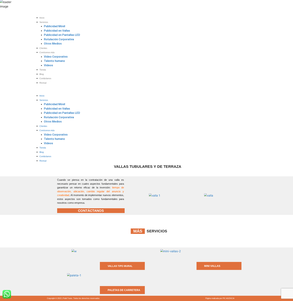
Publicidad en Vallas (57, 30)
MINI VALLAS (212, 265)
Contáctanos (45, 78)
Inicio (42, 18)
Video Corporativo (56, 56)
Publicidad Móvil (54, 26)
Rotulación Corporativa (59, 39)
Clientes (43, 48)
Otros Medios (53, 43)
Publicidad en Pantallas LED (62, 35)
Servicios (44, 22)
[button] (121, 91)
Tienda (43, 70)
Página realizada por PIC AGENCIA (219, 298)
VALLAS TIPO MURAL (120, 266)
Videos (48, 65)
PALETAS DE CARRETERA (124, 290)
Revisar (43, 83)
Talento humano (54, 61)
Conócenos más (47, 52)
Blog (42, 74)
